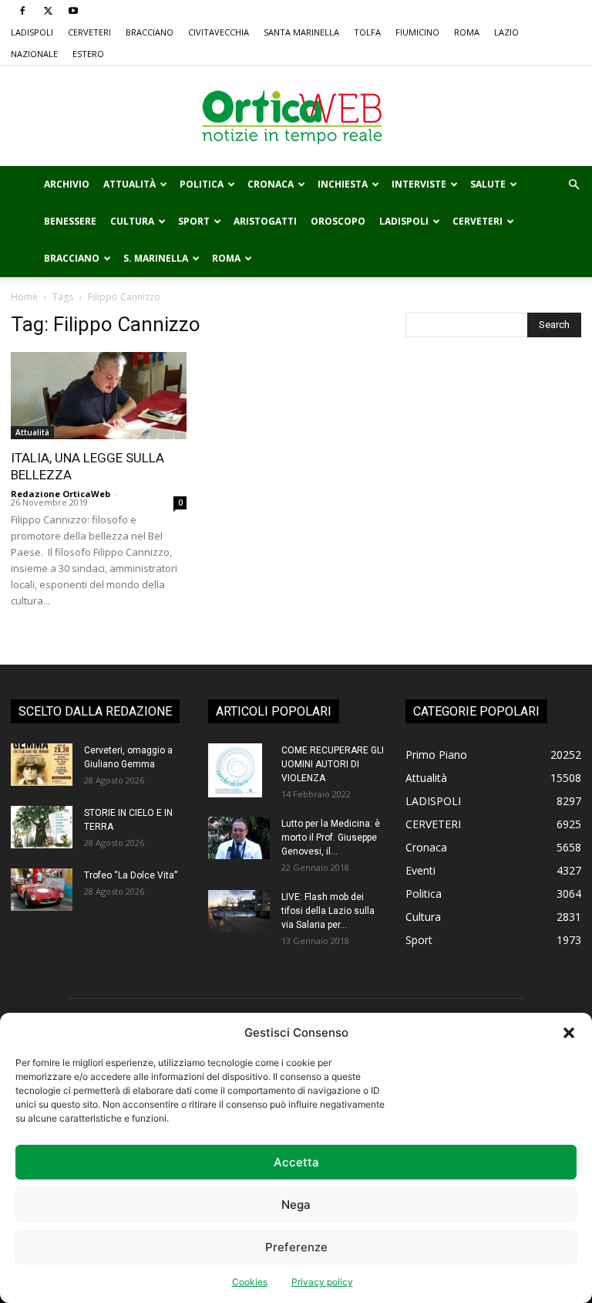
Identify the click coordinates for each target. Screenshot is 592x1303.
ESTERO (88, 53)
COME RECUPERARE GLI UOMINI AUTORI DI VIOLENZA (332, 764)
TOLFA (367, 32)
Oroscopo (338, 221)
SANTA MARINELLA (301, 32)
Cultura (132, 221)
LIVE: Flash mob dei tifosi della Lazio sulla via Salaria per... (328, 911)
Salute (488, 184)
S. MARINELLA (155, 258)
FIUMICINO (417, 32)
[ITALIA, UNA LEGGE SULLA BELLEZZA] (99, 395)
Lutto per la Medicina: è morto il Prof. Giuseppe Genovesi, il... (330, 837)
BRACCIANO (149, 32)
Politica (202, 184)
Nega (296, 1204)
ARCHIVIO (66, 184)
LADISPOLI (32, 32)
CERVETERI (89, 32)
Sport (194, 221)
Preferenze (296, 1247)
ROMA (466, 32)
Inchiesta (343, 184)
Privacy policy (322, 1282)
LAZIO (506, 32)
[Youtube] (73, 11)
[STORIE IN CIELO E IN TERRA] (41, 827)
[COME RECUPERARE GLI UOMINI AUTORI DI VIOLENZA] (239, 770)
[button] (569, 1033)
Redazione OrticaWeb (60, 493)
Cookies (249, 1282)
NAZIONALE (34, 53)
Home (24, 296)
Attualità (129, 184)
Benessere (70, 221)
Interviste (419, 184)
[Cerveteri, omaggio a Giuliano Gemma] (41, 764)
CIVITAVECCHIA (218, 32)
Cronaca (270, 184)
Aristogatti (265, 221)
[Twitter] (47, 11)
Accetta (296, 1162)
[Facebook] (22, 11)
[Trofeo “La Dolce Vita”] (41, 889)
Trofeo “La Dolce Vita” (130, 875)
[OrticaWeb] (296, 116)
